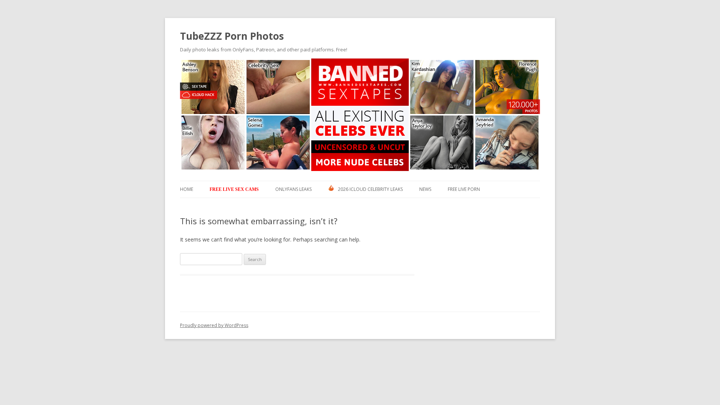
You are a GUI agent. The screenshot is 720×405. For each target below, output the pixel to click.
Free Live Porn (464, 189)
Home (186, 189)
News (425, 189)
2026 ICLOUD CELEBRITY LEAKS (370, 189)
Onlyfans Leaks (293, 189)
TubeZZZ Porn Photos (232, 36)
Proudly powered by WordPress (214, 325)
